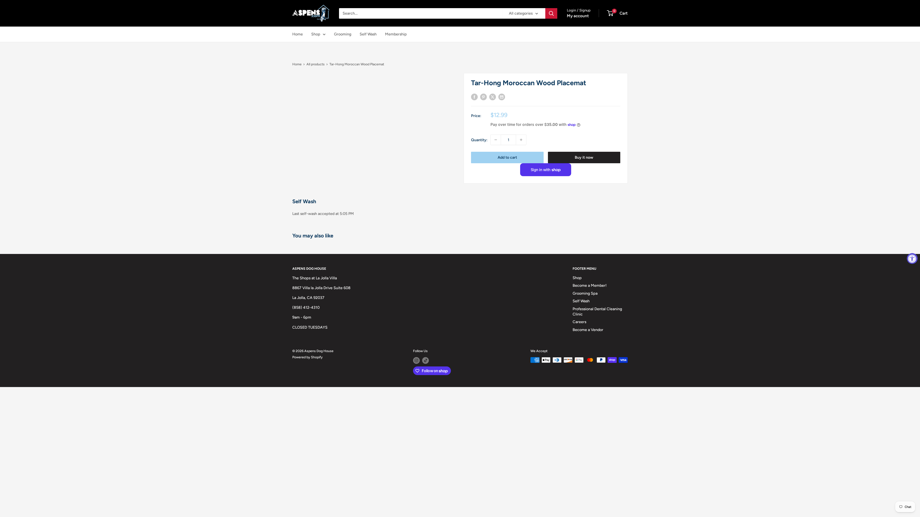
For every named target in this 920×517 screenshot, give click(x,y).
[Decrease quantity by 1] (496, 140)
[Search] (551, 13)
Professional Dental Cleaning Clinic (597, 311)
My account (578, 15)
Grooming (342, 34)
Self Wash (368, 34)
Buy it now (584, 157)
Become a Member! (590, 285)
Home (297, 34)
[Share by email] (501, 96)
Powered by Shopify (307, 357)
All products (315, 64)
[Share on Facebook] (474, 96)
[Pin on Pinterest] (483, 96)
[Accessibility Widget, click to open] (912, 258)
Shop (315, 34)
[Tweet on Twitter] (492, 96)
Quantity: (479, 140)
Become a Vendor (588, 329)
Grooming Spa (585, 293)
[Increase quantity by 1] (521, 140)
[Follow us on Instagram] (416, 360)
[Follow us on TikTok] (425, 360)
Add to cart (507, 157)
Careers (579, 322)
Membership (396, 34)
